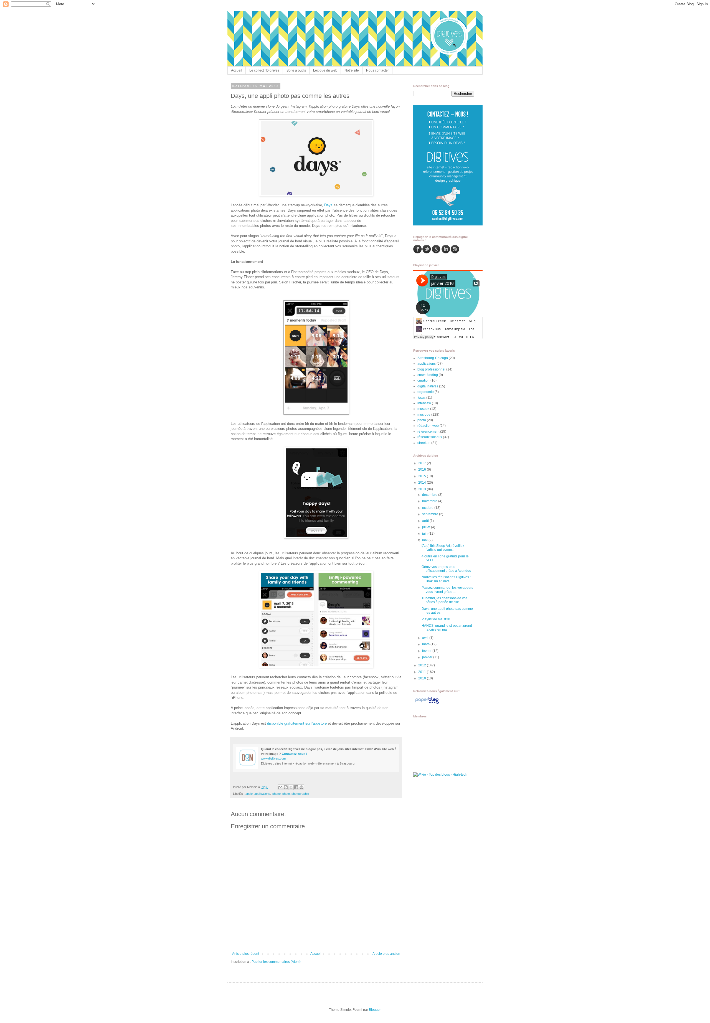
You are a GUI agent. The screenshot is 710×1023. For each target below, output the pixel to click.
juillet (426, 527)
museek (423, 409)
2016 (422, 469)
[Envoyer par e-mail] (280, 787)
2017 (422, 463)
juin (425, 533)
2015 (422, 476)
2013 (422, 489)
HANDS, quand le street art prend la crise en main (447, 627)
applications (262, 793)
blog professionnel (431, 369)
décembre (430, 495)
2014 (422, 482)
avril (425, 638)
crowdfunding (427, 375)
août (426, 521)
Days (328, 205)
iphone (276, 793)
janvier (427, 657)
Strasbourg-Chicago (432, 358)
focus (421, 398)
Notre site (351, 70)
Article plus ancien (386, 954)
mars (426, 644)
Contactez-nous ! (294, 753)
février (427, 651)
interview (424, 403)
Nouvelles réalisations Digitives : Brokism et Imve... (446, 579)
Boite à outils (296, 70)
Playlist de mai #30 (436, 619)
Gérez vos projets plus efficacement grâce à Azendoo (446, 569)
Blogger (375, 1010)
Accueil (236, 70)
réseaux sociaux (429, 437)
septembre (430, 514)
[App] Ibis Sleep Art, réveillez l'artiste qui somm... (443, 548)
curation (423, 380)
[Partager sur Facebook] (296, 787)
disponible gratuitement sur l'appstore (297, 723)
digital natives (427, 386)
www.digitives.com (273, 758)
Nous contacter (377, 70)
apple (249, 793)
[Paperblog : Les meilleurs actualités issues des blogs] (427, 704)
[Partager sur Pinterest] (301, 787)
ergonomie (425, 392)
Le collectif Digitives (264, 70)
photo (286, 793)
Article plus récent (245, 954)
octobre (428, 508)
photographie (300, 793)
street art (423, 443)
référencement (428, 431)
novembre (430, 501)
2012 (422, 665)
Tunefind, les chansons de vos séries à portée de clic (444, 600)
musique (423, 415)
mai (425, 540)
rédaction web (428, 426)
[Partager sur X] (291, 787)
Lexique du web (325, 70)
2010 (422, 678)
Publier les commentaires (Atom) (276, 962)
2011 (422, 672)
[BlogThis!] (285, 787)
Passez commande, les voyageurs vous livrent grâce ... (447, 589)
